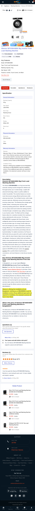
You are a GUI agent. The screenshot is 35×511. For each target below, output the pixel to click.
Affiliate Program (10, 458)
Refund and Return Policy (9, 463)
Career (30, 463)
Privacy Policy (15, 460)
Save (19, 10)
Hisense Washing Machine (14, 269)
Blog (11, 465)
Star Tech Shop (21, 271)
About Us (26, 458)
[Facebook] (15, 495)
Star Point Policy (22, 463)
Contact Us (17, 465)
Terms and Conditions (27, 460)
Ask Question (8, 331)
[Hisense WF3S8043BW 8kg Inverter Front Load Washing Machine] (17, 23)
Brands (23, 465)
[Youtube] (19, 495)
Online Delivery (6, 460)
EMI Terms (19, 458)
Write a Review (8, 363)
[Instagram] (23, 495)
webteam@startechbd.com (17, 483)
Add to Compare (27, 10)
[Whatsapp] (11, 495)
